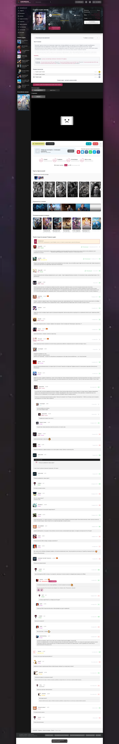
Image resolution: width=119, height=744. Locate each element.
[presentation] (33, 189)
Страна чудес (38, 77)
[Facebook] (98, 152)
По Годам (22, 32)
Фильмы (21, 16)
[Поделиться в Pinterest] (78, 152)
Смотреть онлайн (56, 28)
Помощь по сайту (49, 735)
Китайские (22, 13)
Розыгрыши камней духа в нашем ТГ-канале (58, 741)
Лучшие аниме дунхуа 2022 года (68, 63)
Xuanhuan (54, 58)
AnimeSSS (35, 730)
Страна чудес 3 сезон (40, 71)
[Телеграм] (82, 152)
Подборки (22, 21)
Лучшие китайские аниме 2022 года (48, 63)
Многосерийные (23, 24)
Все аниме (98, 735)
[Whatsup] (90, 152)
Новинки (22, 10)
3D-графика (64, 58)
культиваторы (48, 58)
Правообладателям (90, 735)
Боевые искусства (95, 14)
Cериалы (40, 730)
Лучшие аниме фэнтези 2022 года (91, 62)
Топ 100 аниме (23, 27)
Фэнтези (98, 14)
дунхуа (43, 58)
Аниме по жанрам (24, 18)
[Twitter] (94, 152)
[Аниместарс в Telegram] (90, 2)
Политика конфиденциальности (77, 735)
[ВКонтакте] (86, 152)
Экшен (95, 13)
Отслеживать (92, 22)
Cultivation (58, 58)
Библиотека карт (23, 8)
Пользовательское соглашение (61, 735)
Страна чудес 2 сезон (40, 74)
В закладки (50, 143)
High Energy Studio (97, 18)
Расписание (22, 29)
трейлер (78, 15)
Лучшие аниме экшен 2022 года (48, 62)
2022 (99, 12)
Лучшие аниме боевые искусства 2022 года (69, 62)
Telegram (71, 151)
